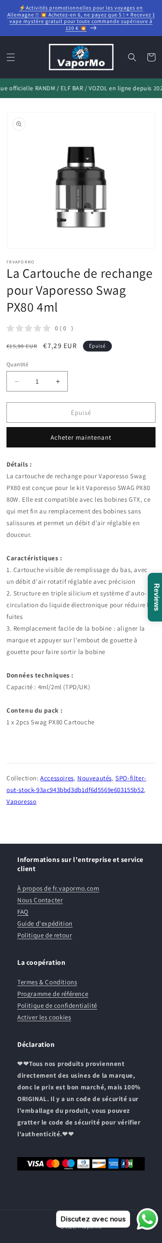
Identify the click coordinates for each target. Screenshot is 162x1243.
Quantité (17, 364)
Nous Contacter (40, 900)
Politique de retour (44, 935)
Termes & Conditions (47, 982)
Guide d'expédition (45, 923)
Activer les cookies (44, 1017)
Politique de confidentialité (57, 1005)
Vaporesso (21, 801)
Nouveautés (94, 778)
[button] (10, 57)
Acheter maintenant (81, 437)
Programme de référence (52, 994)
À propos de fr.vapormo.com (58, 888)
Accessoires (57, 778)
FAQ (23, 912)
